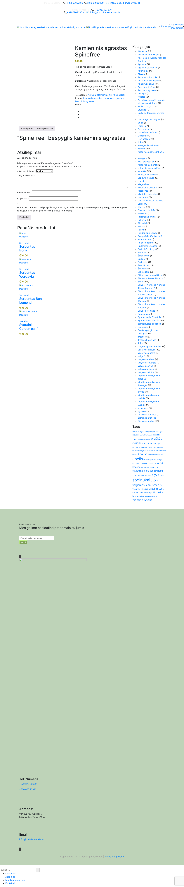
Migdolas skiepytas (147, 194)
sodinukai (141, 480)
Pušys (141, 226)
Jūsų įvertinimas (26, 171)
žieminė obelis (142, 500)
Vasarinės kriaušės (147, 349)
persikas (153, 460)
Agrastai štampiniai (97, 94)
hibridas (145, 443)
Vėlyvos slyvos (145, 366)
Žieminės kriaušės (147, 417)
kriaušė (142, 454)
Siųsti (23, 542)
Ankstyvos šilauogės (148, 80)
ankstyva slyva (150, 432)
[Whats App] (81, 117)
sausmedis (152, 467)
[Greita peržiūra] (20, 239)
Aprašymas (27, 128)
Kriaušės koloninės (147, 174)
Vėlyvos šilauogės (147, 362)
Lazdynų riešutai (146, 177)
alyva (142, 431)
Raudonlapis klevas (147, 233)
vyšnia (161, 489)
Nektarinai (143, 197)
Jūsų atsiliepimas (26, 175)
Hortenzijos (144, 139)
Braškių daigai (145, 106)
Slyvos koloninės (146, 310)
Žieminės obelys (146, 421)
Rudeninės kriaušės (147, 246)
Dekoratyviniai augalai (149, 119)
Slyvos (141, 281)
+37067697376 (75, 2)
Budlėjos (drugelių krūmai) (151, 113)
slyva (155, 475)
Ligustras (142, 181)
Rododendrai (144, 239)
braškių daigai (145, 439)
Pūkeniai (142, 220)
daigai (136, 443)
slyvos (162, 475)
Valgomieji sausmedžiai (150, 346)
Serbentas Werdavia (27, 274)
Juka (140, 142)
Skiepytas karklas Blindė (150, 275)
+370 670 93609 (28, 784)
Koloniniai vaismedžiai (149, 168)
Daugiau (23, 236)
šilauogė (148, 492)
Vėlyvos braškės (146, 359)
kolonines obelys (138, 451)
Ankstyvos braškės (147, 77)
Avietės (141, 96)
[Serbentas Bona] (23, 233)
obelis (137, 459)
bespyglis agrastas (92, 98)
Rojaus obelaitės (146, 242)
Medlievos (143, 190)
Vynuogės (143, 408)
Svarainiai (24, 321)
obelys (146, 459)
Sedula (141, 259)
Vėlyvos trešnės (146, 369)
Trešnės (142, 336)
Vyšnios (142, 411)
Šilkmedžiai (143, 271)
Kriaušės (142, 171)
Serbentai (24, 243)
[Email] (81, 114)
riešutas (135, 463)
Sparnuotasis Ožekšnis (149, 317)
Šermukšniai (144, 265)
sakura (143, 467)
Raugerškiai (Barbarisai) (150, 236)
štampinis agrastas (84, 101)
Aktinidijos (143, 70)
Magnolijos (143, 184)
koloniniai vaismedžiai (152, 451)
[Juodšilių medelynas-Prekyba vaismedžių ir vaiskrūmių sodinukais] (51, 27)
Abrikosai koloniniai (148, 54)
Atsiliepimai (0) (45, 128)
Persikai (142, 213)
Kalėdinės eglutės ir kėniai (151, 152)
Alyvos (141, 74)
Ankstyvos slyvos (147, 83)
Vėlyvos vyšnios (146, 372)
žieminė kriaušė (150, 496)
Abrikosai (142, 51)
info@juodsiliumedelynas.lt (125, 2)
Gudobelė (143, 135)
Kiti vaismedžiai (117, 94)
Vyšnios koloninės (147, 414)
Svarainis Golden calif (28, 327)
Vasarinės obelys (146, 353)
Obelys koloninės (146, 210)
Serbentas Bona (27, 248)
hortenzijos (155, 443)
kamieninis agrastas (113, 98)
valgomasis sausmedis (147, 485)
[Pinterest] (81, 111)
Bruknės (142, 109)
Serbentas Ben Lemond (30, 301)
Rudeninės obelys (147, 249)
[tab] (27, 128)
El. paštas (23, 198)
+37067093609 (95, 2)
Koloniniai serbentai (148, 164)
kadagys (160, 447)
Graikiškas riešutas (147, 132)
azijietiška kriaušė (146, 435)
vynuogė (153, 488)
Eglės (140, 122)
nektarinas (159, 454)
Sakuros (142, 252)
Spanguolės (144, 314)
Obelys (141, 207)
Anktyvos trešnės (146, 87)
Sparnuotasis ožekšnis (149, 320)
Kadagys (142, 148)
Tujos (140, 343)
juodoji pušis (152, 447)
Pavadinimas (24, 192)
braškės (156, 438)
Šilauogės (143, 268)
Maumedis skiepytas (148, 187)
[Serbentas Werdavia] (25, 259)
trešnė (154, 480)
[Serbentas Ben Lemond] (26, 285)
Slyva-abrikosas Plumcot (150, 278)
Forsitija (142, 126)
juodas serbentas (139, 447)
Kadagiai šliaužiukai (148, 145)
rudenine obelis (146, 463)
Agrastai (142, 64)
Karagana (142, 158)
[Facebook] (81, 107)
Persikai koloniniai (147, 216)
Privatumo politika (114, 856)
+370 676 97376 (27, 789)
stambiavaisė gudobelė (149, 323)
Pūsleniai (142, 223)
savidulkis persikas (142, 470)
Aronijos (142, 93)
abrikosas (135, 432)
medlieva (152, 454)
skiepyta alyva (146, 475)
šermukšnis (137, 492)
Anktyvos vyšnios (147, 90)
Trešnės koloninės (147, 340)
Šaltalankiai (143, 255)
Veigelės (142, 356)
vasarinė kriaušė (140, 489)
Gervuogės (143, 129)
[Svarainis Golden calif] (28, 311)
